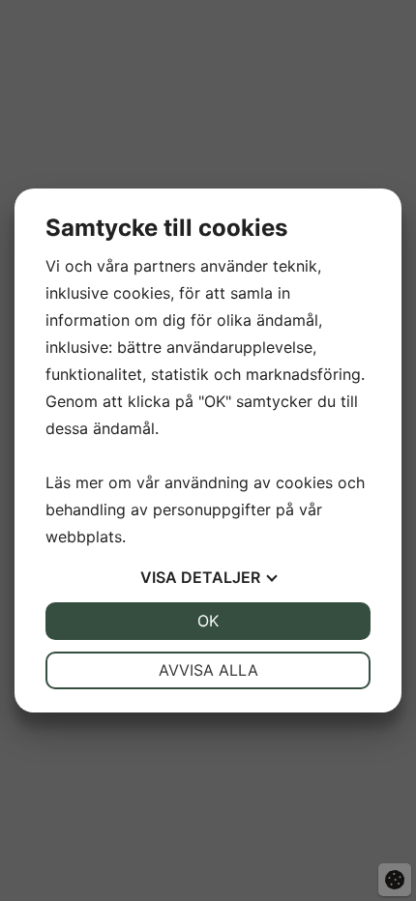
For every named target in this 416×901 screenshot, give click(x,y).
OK (208, 620)
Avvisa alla (208, 670)
